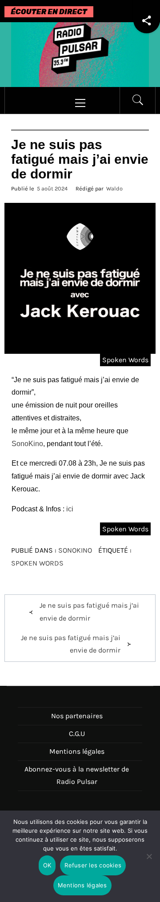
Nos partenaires (77, 716)
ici (69, 509)
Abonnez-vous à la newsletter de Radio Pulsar (76, 775)
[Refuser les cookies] (148, 862)
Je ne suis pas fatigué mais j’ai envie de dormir (89, 611)
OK (47, 865)
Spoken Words (125, 360)
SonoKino (27, 443)
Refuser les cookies (92, 865)
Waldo (114, 188)
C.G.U (77, 733)
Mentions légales (76, 751)
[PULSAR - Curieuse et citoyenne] (80, 54)
